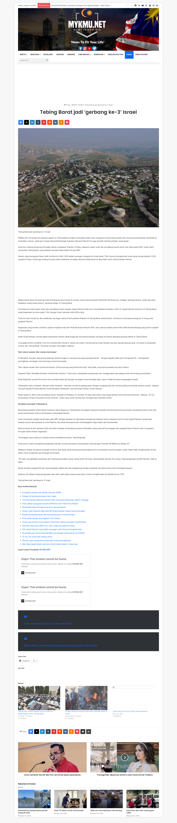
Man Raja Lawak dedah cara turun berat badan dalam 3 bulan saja (50, 544)
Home (68, 105)
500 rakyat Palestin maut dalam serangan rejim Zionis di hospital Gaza (52, 529)
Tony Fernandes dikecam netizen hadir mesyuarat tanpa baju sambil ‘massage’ (55, 500)
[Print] (88, 731)
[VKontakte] (55, 122)
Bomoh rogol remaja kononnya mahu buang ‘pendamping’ (46, 540)
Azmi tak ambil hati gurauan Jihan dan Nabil (48, 623)
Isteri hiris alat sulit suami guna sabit (140, 811)
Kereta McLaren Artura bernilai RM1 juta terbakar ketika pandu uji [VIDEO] (53, 533)
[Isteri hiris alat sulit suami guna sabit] (142, 799)
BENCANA (34, 54)
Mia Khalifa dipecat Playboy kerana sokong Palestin (44, 507)
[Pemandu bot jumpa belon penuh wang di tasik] (34, 799)
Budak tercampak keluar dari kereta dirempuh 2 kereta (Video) (48, 514)
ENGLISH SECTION (115, 54)
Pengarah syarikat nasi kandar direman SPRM (41, 492)
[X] (26, 122)
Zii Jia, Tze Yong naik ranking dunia (37, 537)
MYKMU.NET (45, 549)
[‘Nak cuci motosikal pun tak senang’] (106, 799)
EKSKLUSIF (48, 54)
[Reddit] (49, 122)
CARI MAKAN (83, 54)
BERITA (23, 54)
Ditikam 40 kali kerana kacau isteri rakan (39, 496)
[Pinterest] (43, 122)
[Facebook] (20, 122)
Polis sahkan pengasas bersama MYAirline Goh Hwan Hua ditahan (50, 503)
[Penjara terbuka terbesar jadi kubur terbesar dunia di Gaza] (87, 698)
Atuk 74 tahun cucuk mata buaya (69, 810)
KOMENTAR (98, 54)
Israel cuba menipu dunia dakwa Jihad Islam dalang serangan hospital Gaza (54, 522)
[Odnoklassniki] (61, 122)
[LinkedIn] (32, 122)
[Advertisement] (88, 83)
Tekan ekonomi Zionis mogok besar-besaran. (130, 711)
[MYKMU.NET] (88, 29)
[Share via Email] (82, 731)
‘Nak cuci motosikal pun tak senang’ (106, 810)
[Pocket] (67, 122)
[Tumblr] (38, 122)
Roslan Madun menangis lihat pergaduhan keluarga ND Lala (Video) (60, 645)
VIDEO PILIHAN (141, 54)
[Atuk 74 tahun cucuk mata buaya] (70, 799)
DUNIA (129, 54)
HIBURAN (71, 54)
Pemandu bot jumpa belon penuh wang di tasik (32, 811)
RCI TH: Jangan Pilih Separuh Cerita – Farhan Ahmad (71, 5)
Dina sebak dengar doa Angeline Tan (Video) (41, 518)
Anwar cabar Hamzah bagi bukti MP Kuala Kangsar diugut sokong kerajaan (53, 511)
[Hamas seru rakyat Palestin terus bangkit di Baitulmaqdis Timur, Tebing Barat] (40, 698)
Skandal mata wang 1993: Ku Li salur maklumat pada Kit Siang (48, 526)
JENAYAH (60, 54)
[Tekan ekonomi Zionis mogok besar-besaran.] (135, 698)
